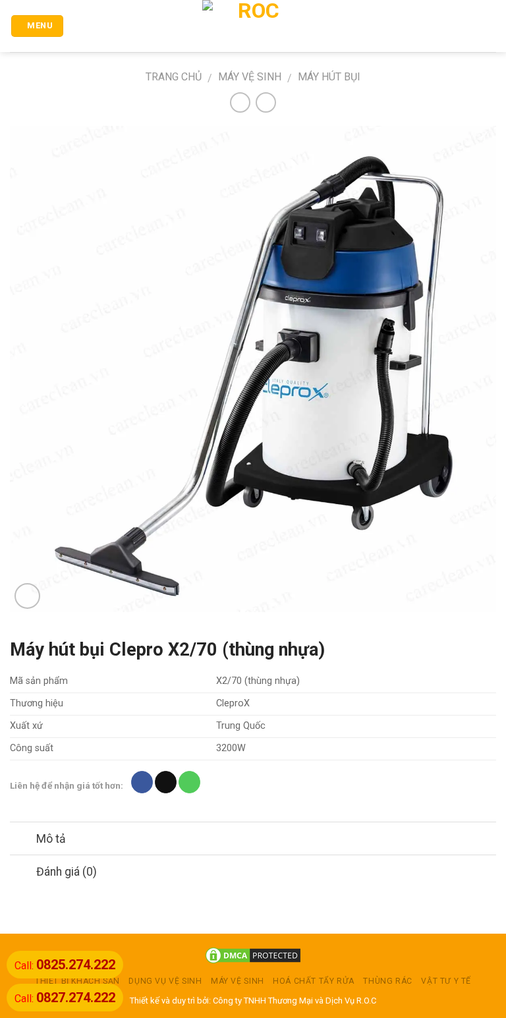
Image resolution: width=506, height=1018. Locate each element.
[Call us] (189, 782)
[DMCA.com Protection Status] (253, 955)
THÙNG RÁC (387, 981)
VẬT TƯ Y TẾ (446, 981)
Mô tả (51, 838)
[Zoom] (27, 596)
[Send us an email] (166, 782)
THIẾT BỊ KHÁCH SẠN (77, 981)
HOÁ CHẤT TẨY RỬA (313, 981)
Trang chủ (174, 77)
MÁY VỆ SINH (249, 77)
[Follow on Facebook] (142, 782)
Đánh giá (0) (66, 871)
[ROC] (253, 26)
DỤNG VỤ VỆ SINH (165, 981)
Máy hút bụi (329, 77)
